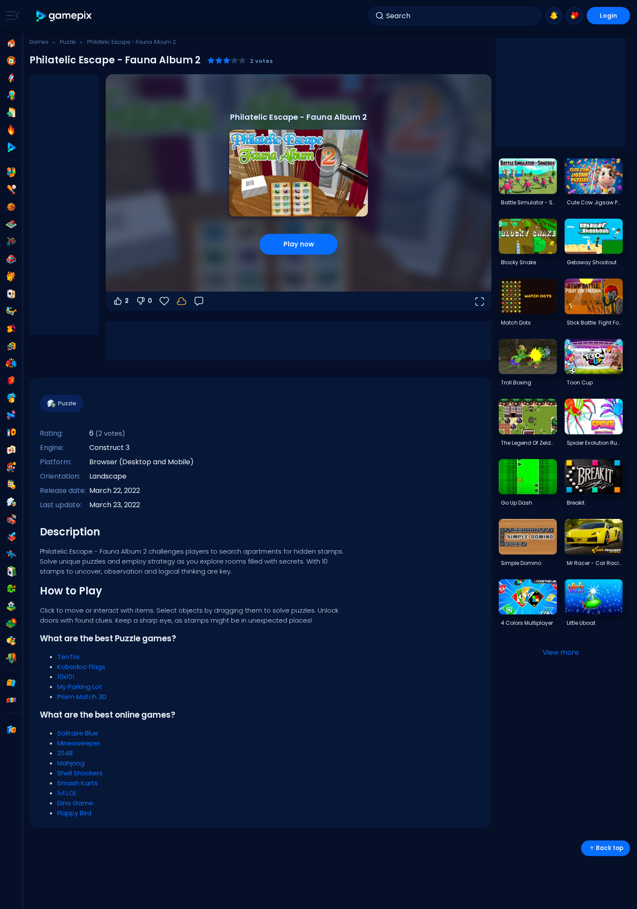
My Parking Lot (79, 686)
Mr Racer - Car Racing (594, 563)
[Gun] (11, 415)
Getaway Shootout (592, 262)
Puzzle (68, 42)
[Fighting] (11, 363)
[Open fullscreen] (479, 301)
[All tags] (11, 683)
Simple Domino (521, 563)
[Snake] (11, 588)
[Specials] (11, 147)
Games (39, 42)
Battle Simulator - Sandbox (528, 202)
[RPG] (11, 536)
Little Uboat (581, 623)
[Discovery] (11, 95)
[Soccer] (11, 606)
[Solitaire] (11, 571)
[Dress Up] (11, 328)
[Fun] (11, 398)
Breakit (576, 502)
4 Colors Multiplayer (527, 623)
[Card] (11, 293)
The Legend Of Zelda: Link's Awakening (528, 442)
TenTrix (68, 656)
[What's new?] (553, 15)
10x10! (65, 676)
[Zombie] (11, 658)
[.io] (11, 432)
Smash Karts (77, 783)
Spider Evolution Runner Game (594, 442)
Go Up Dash (516, 502)
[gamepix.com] (64, 16)
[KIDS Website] (11, 700)
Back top (609, 848)
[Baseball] (11, 189)
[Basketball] (11, 207)
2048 (65, 753)
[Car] (11, 259)
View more (561, 652)
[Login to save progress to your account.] (181, 301)
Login (608, 15)
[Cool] (11, 311)
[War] (11, 623)
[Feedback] (199, 301)
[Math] (11, 484)
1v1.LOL (67, 792)
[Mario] (11, 467)
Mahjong (70, 763)
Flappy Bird (74, 812)
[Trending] (11, 130)
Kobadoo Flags (81, 666)
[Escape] (11, 345)
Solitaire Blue (77, 733)
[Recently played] (11, 60)
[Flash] (11, 380)
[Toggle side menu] (11, 16)
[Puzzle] (11, 502)
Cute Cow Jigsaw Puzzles (594, 202)
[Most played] (11, 78)
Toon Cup (580, 382)
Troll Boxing (516, 382)
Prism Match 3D (82, 696)
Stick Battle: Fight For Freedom (594, 322)
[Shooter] (11, 554)
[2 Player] (11, 172)
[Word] (11, 641)
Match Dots (516, 322)
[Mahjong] (11, 450)
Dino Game (75, 802)
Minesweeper (78, 743)
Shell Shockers (80, 773)
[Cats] (11, 276)
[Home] (11, 43)
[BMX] (11, 241)
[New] (11, 112)
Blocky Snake (518, 262)
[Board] (11, 224)
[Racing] (11, 519)
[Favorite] (574, 15)
